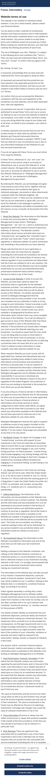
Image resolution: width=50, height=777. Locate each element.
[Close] (46, 748)
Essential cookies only (25, 766)
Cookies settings (25, 759)
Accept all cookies (24, 773)
